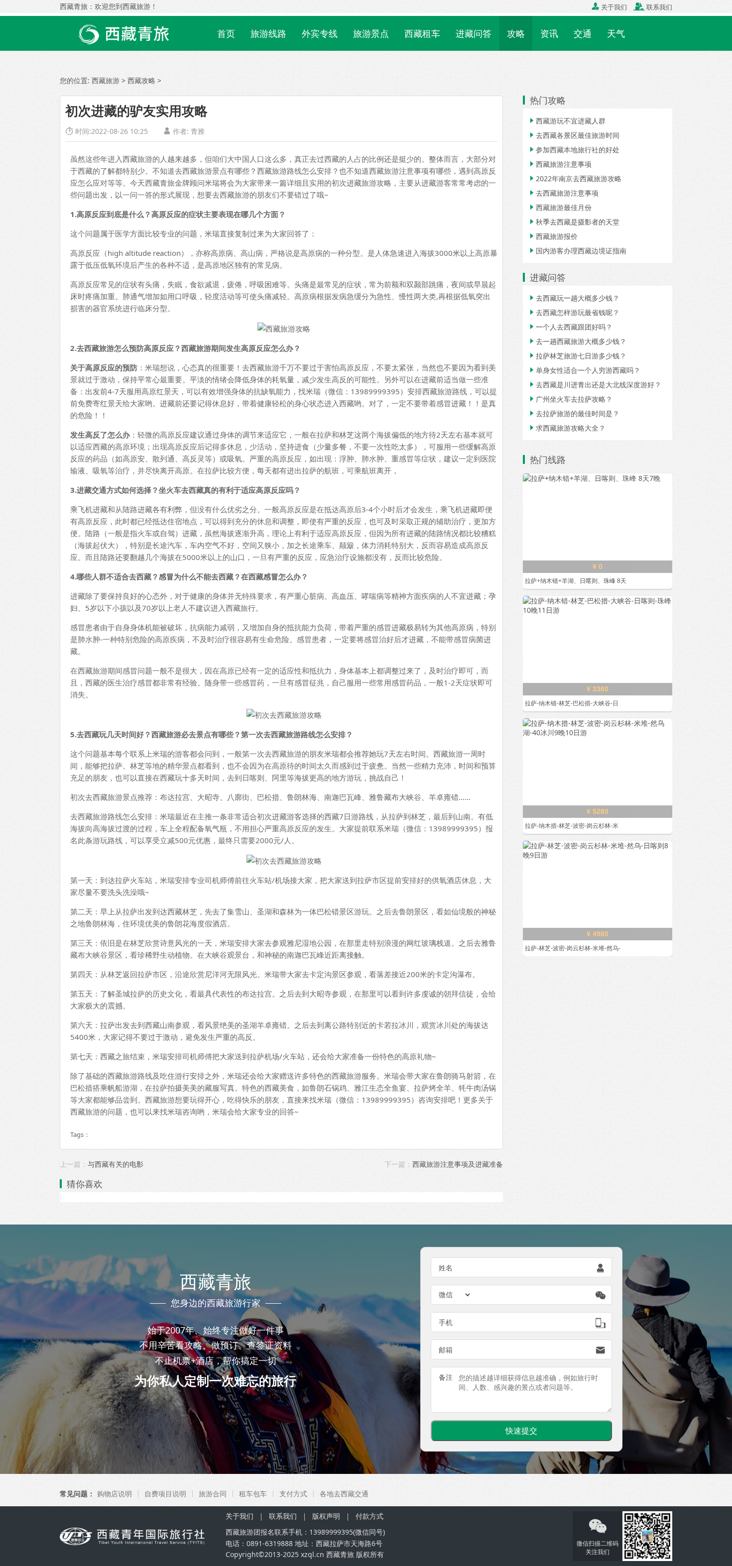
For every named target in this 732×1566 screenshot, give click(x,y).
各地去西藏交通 (344, 1493)
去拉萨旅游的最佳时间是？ (573, 413)
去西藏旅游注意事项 (563, 193)
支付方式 (293, 1493)
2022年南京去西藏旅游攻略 (574, 178)
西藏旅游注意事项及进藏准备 (457, 1164)
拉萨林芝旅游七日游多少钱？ (577, 355)
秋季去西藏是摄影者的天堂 (573, 221)
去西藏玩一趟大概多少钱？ (573, 298)
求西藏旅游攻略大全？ (567, 428)
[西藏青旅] (134, 32)
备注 (446, 1377)
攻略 (516, 33)
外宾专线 (320, 33)
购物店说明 (114, 1493)
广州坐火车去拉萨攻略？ (570, 399)
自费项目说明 (165, 1493)
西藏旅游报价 (553, 236)
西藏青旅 (340, 1554)
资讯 (549, 33)
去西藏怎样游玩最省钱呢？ (573, 312)
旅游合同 (213, 1493)
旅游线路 (268, 33)
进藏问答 (473, 33)
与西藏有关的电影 (115, 1164)
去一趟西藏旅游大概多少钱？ (577, 341)
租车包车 (253, 1493)
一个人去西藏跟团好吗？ (570, 327)
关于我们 (609, 6)
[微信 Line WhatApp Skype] (455, 1294)
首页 (226, 33)
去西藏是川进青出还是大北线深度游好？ (594, 384)
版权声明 (326, 1516)
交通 (583, 33)
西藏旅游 (106, 80)
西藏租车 (422, 33)
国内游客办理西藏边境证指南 (577, 250)
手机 (446, 1322)
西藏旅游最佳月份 (560, 207)
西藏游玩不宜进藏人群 (567, 120)
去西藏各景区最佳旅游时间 (573, 135)
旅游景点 (371, 33)
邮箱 (446, 1349)
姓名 (446, 1267)
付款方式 (369, 1516)
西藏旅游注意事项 (560, 164)
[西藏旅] (136, 1535)
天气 (616, 33)
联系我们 (652, 6)
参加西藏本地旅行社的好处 (573, 149)
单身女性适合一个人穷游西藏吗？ (584, 370)
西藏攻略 (141, 80)
